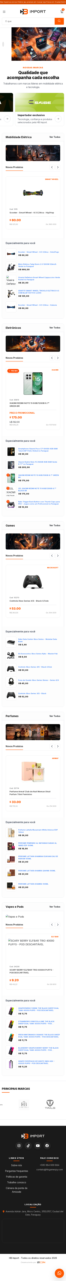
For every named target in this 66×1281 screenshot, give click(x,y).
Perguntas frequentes (16, 1171)
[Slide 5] (41, 57)
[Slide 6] (47, 57)
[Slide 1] (19, 57)
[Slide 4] (35, 57)
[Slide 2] (24, 57)
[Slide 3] (30, 57)
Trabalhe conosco (16, 1182)
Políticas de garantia (16, 1176)
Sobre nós (16, 1165)
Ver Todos (54, 137)
